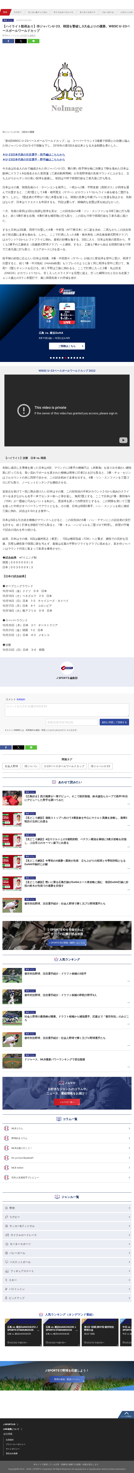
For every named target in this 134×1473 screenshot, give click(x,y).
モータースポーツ (87, 12)
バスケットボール (20, 1262)
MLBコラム (17, 1128)
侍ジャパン (31, 766)
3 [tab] (57, 358)
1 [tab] (51, 358)
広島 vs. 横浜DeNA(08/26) (57, 1334)
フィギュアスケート (22, 1271)
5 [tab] (62, 358)
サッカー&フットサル (37, 12)
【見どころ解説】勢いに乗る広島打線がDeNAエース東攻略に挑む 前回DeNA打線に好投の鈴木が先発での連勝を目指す (76, 883)
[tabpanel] (67, 324)
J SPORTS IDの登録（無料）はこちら (67, 942)
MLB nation (17, 1167)
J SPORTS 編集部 (27, 35)
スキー (13, 1280)
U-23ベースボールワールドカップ (64, 766)
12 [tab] (83, 358)
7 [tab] (68, 358)
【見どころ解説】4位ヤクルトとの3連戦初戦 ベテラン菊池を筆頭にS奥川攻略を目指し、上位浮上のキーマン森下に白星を (75, 841)
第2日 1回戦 (89, 1334)
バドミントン (17, 1289)
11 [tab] (80, 358)
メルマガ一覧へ (67, 1102)
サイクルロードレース (63, 12)
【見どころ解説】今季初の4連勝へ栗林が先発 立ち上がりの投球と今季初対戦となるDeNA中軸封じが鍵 (75, 862)
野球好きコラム (19, 1138)
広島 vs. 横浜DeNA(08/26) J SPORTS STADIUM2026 (61, 1328)
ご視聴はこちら (66, 346)
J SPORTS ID (9, 1424)
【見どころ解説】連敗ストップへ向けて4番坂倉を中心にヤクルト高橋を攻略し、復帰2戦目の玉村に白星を (76, 819)
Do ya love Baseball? (22, 1157)
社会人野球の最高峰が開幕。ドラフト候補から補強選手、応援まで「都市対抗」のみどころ (77, 1018)
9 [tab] (74, 358)
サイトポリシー (13, 1449)
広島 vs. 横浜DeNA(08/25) (19, 1334)
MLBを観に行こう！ (21, 1148)
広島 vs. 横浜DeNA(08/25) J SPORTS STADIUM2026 (22, 1328)
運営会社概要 (12, 1453)
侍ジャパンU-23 (100, 766)
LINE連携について (11, 1429)
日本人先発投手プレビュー (25, 1177)
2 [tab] (54, 358)
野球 (5, 12)
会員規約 (10, 1439)
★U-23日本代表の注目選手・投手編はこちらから (33, 154)
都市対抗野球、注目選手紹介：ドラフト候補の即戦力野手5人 (61, 995)
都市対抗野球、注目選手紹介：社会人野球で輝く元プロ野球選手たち (65, 1038)
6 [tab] (65, 358)
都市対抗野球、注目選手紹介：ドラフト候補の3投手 (55, 973)
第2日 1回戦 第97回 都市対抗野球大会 (99, 1328)
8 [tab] (71, 358)
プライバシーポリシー (15, 1444)
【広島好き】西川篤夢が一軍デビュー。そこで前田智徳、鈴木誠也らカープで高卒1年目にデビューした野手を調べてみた (76, 798)
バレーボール (108, 12)
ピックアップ (17, 1298)
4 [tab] (59, 358)
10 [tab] (77, 358)
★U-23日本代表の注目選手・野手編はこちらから (33, 159)
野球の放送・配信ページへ (67, 1379)
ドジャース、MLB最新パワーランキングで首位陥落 (55, 1059)
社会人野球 (11, 766)
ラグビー (18, 12)
